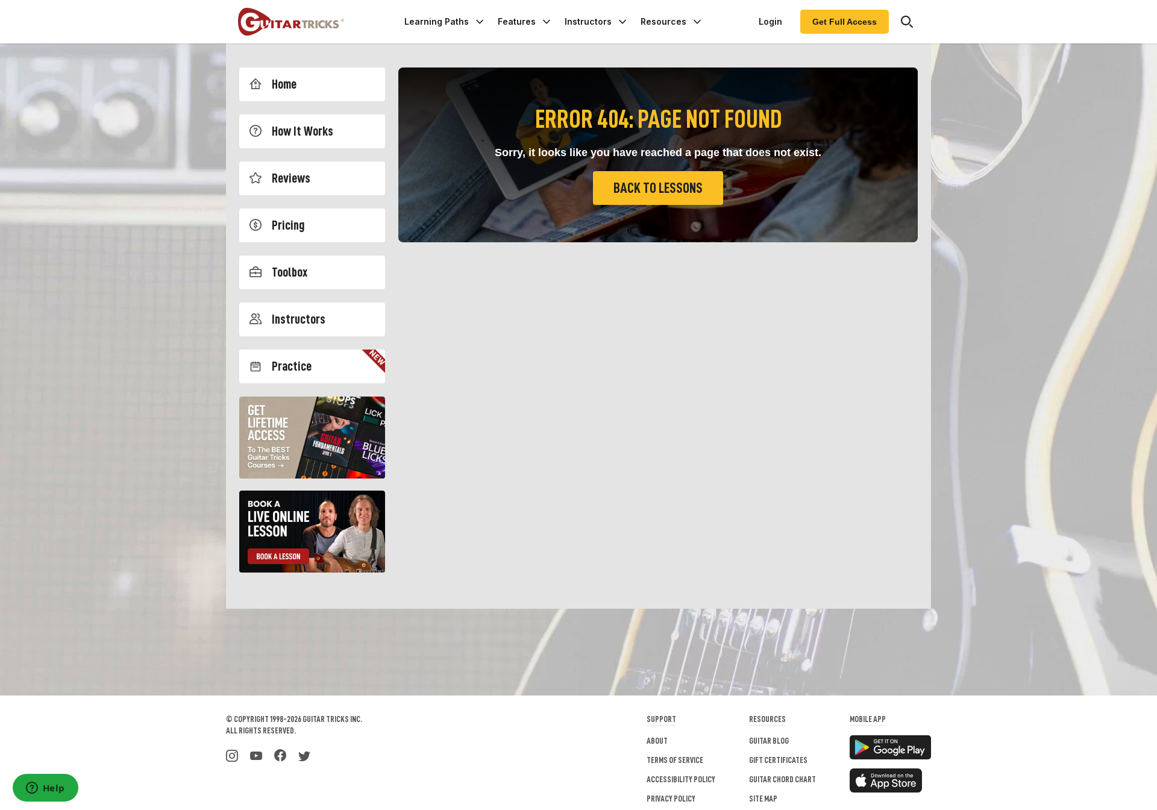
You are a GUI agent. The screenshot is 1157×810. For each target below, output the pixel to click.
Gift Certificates (778, 760)
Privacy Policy (671, 798)
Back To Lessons (658, 188)
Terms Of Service (675, 760)
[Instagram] (232, 755)
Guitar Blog (769, 740)
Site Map (763, 798)
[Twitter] (304, 755)
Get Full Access (844, 22)
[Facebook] (280, 755)
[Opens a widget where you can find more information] (45, 789)
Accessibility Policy (681, 779)
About (657, 740)
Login (770, 21)
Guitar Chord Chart (782, 779)
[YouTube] (256, 755)
